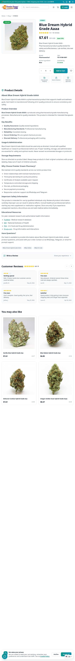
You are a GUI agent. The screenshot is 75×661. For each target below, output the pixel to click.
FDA (5, 226)
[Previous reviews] (67, 266)
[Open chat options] (4, 656)
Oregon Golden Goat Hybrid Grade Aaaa (53, 399)
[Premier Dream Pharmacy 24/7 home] (10, 7)
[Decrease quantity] (41, 70)
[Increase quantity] (50, 70)
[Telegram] (69, 2)
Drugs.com (8, 229)
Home (3, 16)
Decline (56, 654)
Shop (9, 16)
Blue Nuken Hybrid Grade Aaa (50, 353)
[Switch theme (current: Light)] (53, 7)
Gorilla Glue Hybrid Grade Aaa (13, 353)
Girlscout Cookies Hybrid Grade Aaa (15, 399)
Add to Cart (60, 71)
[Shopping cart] (58, 7)
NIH (5, 223)
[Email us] (72, 2)
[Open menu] (71, 7)
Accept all (66, 654)
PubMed (7, 220)
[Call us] (63, 2)
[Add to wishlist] (71, 70)
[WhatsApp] (66, 2)
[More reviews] (71, 266)
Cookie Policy (44, 656)
